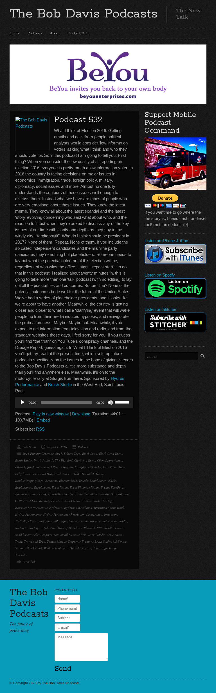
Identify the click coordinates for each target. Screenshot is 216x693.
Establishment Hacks (102, 480)
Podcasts (34, 33)
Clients (55, 467)
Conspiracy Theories (88, 467)
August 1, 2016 (57, 447)
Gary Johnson (120, 494)
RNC (100, 528)
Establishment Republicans (32, 487)
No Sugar (21, 528)
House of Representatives (31, 507)
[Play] (22, 402)
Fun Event (76, 494)
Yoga (96, 548)
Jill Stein (20, 521)
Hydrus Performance (28, 514)
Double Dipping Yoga (29, 480)
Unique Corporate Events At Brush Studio (84, 541)
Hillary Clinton (71, 501)
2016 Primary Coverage (38, 453)
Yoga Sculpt (109, 548)
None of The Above (69, 528)
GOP (18, 501)
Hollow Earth (91, 501)
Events (105, 487)
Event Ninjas (60, 487)
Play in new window (51, 413)
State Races (114, 534)
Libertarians (36, 521)
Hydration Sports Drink (109, 507)
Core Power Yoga (114, 467)
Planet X (89, 528)
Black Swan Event (110, 453)
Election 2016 (68, 480)
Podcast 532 (78, 119)
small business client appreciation (37, 534)
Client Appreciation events (32, 467)
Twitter (51, 541)
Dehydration (23, 474)
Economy (51, 480)
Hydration (55, 507)
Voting (19, 548)
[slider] (122, 402)
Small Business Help (73, 534)
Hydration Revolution (78, 507)
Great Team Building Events (41, 501)
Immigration (94, 514)
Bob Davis (29, 447)
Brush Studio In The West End (53, 460)
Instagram (110, 514)
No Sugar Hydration (42, 528)
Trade (18, 541)
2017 (58, 453)
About (55, 33)
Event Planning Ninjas (84, 487)
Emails (83, 480)
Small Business (113, 528)
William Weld (52, 548)
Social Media (96, 534)
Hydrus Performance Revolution (64, 514)
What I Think (33, 548)
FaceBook (117, 487)
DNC (77, 474)
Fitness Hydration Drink (30, 494)
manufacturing (108, 521)
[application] (74, 402)
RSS (40, 429)
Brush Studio (60, 384)
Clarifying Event (84, 460)
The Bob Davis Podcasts (84, 14)
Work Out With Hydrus (76, 548)
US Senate (120, 541)
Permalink (28, 562)
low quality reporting (59, 521)
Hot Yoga (108, 501)
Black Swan (89, 453)
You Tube (21, 555)
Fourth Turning (58, 494)
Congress (67, 467)
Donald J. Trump (93, 474)
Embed (43, 420)
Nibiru (123, 521)
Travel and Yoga (34, 541)
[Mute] (110, 402)
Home (14, 33)
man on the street (86, 521)
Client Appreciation (109, 460)
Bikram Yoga (72, 453)
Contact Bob (78, 33)
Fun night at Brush (96, 494)
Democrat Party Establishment (52, 474)
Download (81, 413)
